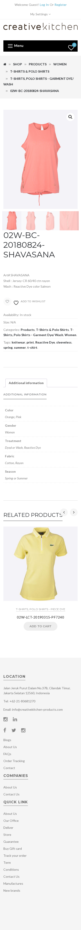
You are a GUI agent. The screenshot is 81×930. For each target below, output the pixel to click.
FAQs (7, 754)
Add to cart (40, 626)
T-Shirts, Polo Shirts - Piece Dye (40, 609)
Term (7, 862)
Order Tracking (14, 761)
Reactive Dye (45, 342)
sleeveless (64, 342)
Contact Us (11, 794)
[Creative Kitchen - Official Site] (40, 29)
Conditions (11, 869)
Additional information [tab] (26, 383)
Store (7, 834)
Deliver (8, 827)
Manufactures (13, 883)
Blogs (7, 740)
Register (60, 5)
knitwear (18, 342)
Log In (44, 5)
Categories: (11, 330)
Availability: (11, 315)
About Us (10, 747)
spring (8, 347)
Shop (17, 64)
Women (60, 64)
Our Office (11, 820)
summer (20, 347)
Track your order (15, 855)
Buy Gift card (12, 848)
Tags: (7, 342)
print (30, 342)
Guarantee (11, 841)
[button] (70, 117)
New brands (11, 890)
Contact (9, 768)
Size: (6, 322)
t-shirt (32, 347)
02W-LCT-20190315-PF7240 (40, 617)
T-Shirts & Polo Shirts (29, 71)
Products (38, 64)
